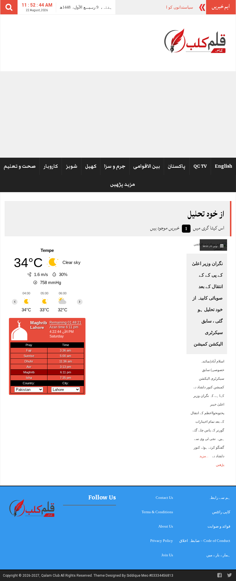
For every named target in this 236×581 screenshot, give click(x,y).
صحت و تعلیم (20, 166)
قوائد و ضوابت (219, 526)
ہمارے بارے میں (218, 555)
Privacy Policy (161, 540)
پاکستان (176, 166)
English (223, 166)
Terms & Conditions (157, 512)
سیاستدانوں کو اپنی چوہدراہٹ (167, 7)
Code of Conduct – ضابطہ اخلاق (204, 540)
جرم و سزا (114, 166)
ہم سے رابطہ (219, 497)
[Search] (9, 7)
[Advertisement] (118, 114)
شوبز (71, 166)
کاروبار (50, 166)
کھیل (90, 166)
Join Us (167, 555)
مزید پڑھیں (122, 184)
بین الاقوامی (146, 166)
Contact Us (164, 497)
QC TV (200, 166)
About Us (165, 526)
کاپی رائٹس (221, 512)
